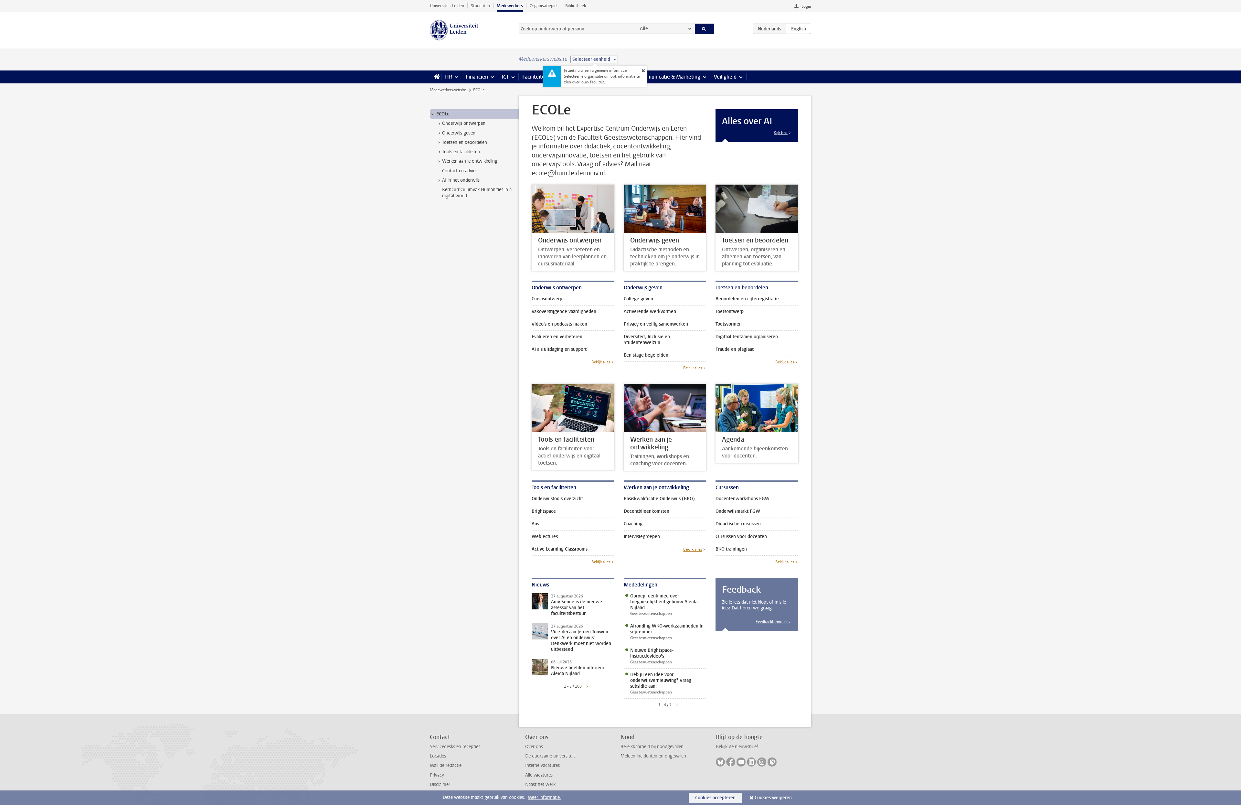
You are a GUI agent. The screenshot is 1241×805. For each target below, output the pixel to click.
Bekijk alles (600, 362)
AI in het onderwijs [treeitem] (461, 180)
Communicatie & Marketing (668, 76)
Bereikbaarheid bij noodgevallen (652, 747)
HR (448, 76)
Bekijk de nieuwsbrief (737, 747)
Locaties (438, 756)
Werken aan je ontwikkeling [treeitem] (469, 161)
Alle (644, 29)
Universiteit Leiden (447, 5)
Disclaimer (440, 784)
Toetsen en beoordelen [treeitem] (464, 142)
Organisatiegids (544, 5)
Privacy (437, 775)
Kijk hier (781, 132)
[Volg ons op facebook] (730, 762)
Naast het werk (540, 784)
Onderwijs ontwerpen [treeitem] (463, 123)
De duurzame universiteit (550, 756)
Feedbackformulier (772, 621)
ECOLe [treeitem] (443, 114)
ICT (505, 76)
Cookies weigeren (773, 798)
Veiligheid (725, 76)
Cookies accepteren (715, 798)
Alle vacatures (539, 775)
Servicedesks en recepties (455, 747)
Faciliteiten (535, 76)
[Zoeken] (705, 29)
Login (806, 6)
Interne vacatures (542, 765)
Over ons (534, 747)
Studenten (480, 5)
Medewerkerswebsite (448, 89)
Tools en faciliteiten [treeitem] (461, 152)
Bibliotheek (575, 5)
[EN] (798, 29)
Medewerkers (510, 5)
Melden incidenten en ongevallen (653, 756)
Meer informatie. (544, 797)
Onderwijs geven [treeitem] (458, 133)
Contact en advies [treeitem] (459, 171)
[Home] (435, 76)
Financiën (477, 76)
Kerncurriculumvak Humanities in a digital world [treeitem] (477, 193)
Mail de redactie (445, 765)
